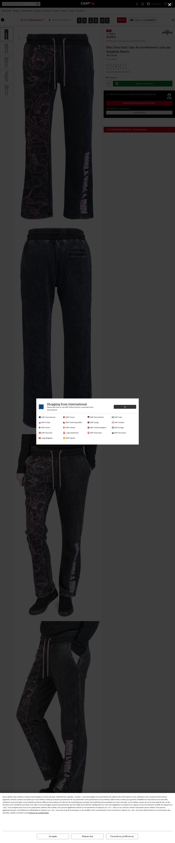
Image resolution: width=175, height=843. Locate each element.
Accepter (53, 836)
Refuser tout (87, 836)
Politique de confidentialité (38, 813)
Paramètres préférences (122, 836)
